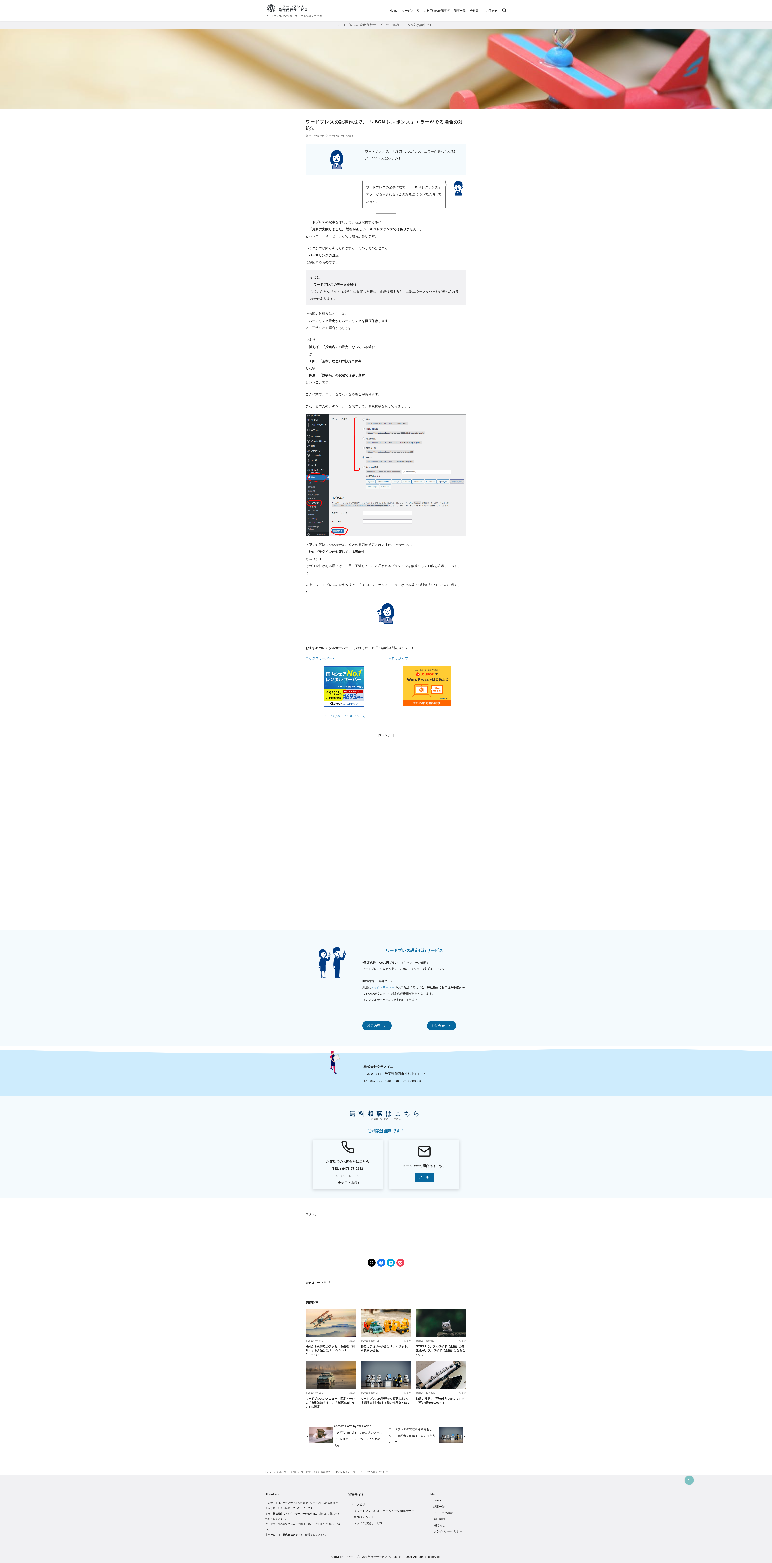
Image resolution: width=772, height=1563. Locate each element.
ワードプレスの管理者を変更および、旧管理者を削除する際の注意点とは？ (385, 1400)
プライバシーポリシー (447, 1531)
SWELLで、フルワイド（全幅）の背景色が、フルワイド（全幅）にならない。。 (440, 1350)
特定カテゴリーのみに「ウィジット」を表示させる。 (385, 1348)
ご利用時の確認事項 (437, 10)
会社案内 (476, 10)
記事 (351, 135)
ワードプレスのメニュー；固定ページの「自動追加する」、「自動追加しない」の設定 (330, 1402)
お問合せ (492, 10)
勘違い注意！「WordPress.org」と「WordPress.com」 (440, 1400)
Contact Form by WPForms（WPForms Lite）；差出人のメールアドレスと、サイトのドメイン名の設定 (358, 1435)
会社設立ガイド (364, 1517)
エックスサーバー (382, 987)
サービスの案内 (443, 1513)
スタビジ (359, 1504)
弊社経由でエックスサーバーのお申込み (295, 1513)
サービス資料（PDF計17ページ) (344, 716)
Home (394, 10)
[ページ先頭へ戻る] (689, 1480)
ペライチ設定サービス (368, 1523)
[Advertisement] (386, 799)
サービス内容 (410, 10)
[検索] (504, 11)
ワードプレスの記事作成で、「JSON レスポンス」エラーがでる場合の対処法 (344, 1472)
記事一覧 (460, 10)
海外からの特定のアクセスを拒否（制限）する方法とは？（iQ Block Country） (330, 1350)
